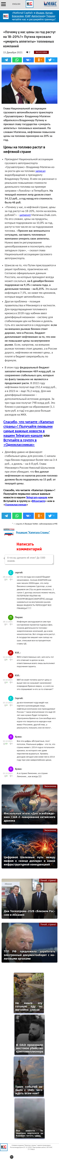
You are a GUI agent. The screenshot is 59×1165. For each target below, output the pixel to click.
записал (40, 171)
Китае (49, 13)
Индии (40, 13)
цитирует (25, 215)
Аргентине (37, 16)
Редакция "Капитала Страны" (33, 532)
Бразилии (18, 16)
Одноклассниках (15, 504)
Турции (50, 16)
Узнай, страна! (48, 880)
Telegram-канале (36, 497)
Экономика (50, 786)
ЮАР (27, 16)
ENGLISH (16, 4)
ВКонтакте (38, 501)
